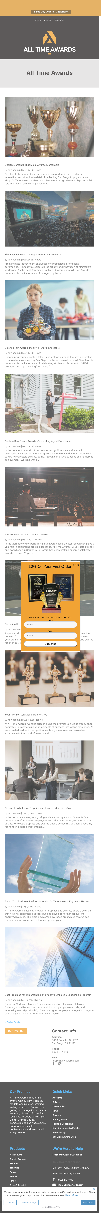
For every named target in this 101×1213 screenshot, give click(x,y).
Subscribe (50, 643)
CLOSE (76, 565)
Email (50, 631)
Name (50, 620)
